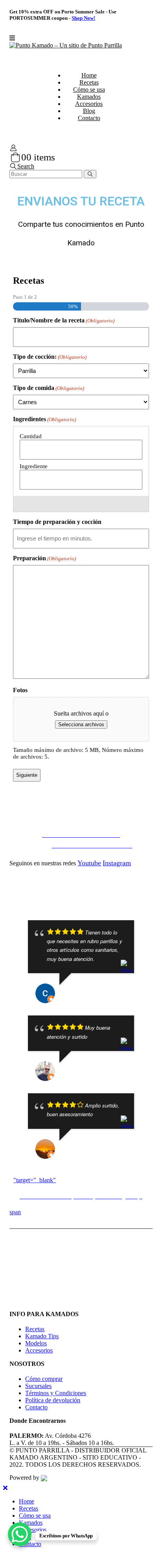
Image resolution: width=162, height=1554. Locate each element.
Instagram (117, 863)
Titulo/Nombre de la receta (63, 320)
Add (77, 504)
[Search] (90, 174)
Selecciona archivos (81, 724)
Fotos (20, 690)
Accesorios (89, 103)
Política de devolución (52, 1400)
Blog (89, 110)
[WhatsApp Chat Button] (19, 1534)
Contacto (89, 118)
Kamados (89, 96)
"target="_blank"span (75, 1196)
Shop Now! (83, 18)
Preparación (44, 558)
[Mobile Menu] (12, 38)
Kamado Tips (42, 1336)
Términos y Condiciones (55, 1393)
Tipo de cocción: (50, 356)
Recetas (89, 82)
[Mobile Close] (5, 1487)
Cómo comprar (44, 1378)
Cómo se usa (89, 89)
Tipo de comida (48, 387)
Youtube (89, 863)
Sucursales (38, 1386)
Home (89, 75)
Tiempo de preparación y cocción (57, 521)
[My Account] (13, 148)
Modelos (36, 1343)
